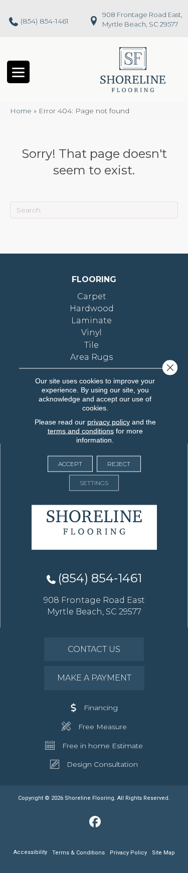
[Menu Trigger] (18, 72)
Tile (91, 345)
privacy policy (108, 422)
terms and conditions (81, 431)
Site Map (163, 852)
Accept (70, 464)
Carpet (91, 296)
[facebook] (95, 822)
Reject (118, 464)
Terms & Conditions (78, 852)
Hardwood (92, 308)
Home (21, 111)
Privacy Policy (128, 852)
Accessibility (30, 852)
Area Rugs (91, 357)
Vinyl (91, 332)
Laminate (91, 320)
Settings (94, 483)
